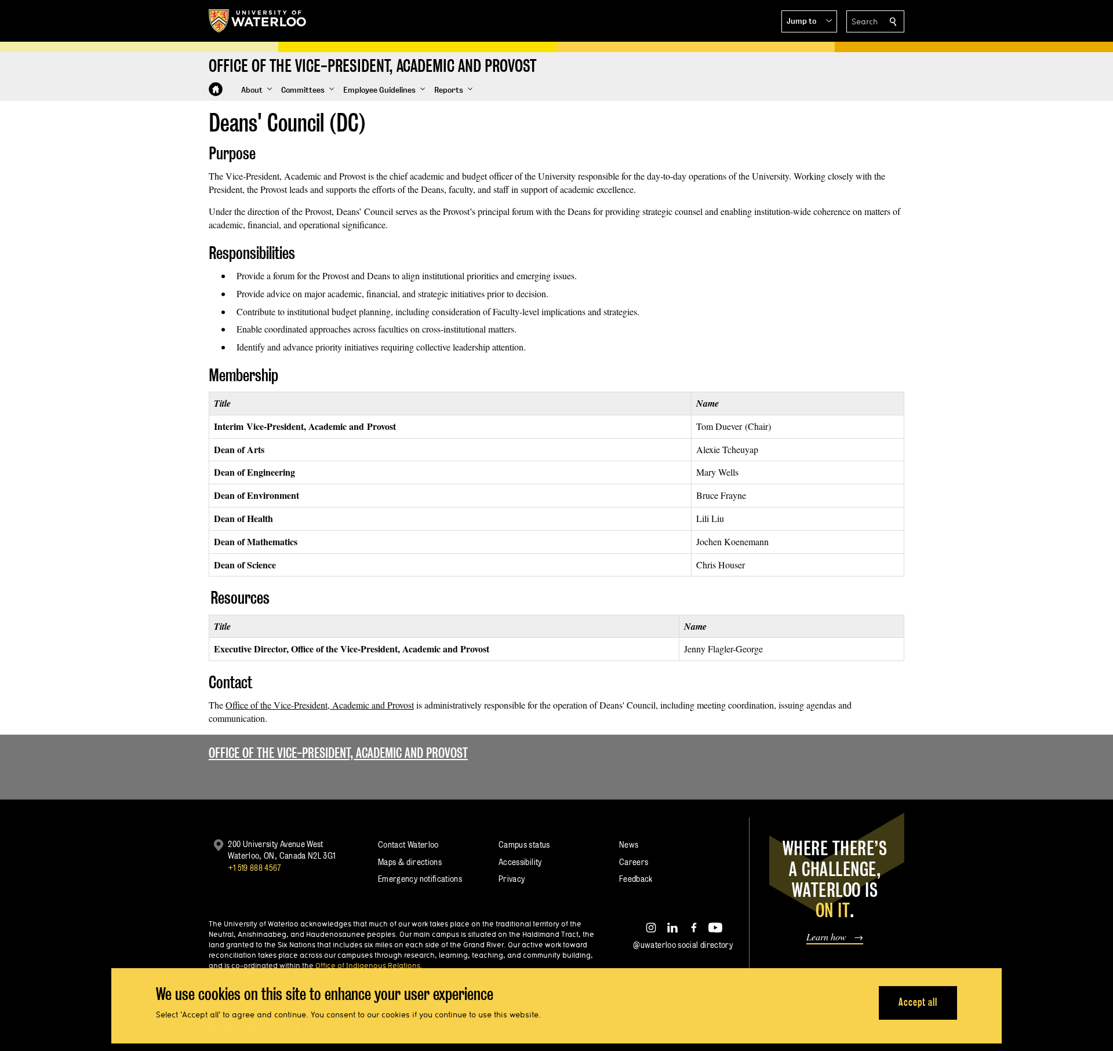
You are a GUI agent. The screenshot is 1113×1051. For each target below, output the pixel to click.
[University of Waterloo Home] (258, 20)
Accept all (918, 1002)
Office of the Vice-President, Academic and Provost (319, 705)
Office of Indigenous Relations (367, 965)
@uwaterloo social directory (683, 945)
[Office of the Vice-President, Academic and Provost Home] (216, 89)
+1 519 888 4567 (254, 868)
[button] (809, 21)
